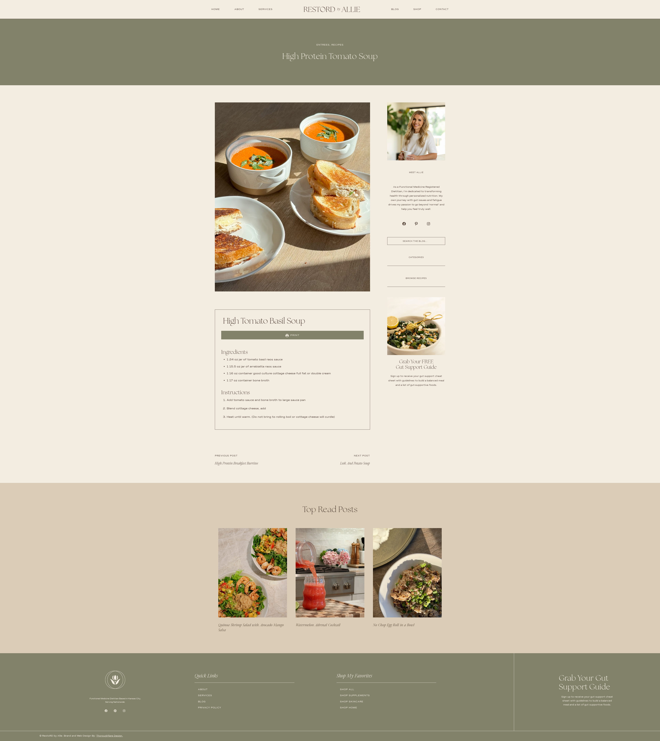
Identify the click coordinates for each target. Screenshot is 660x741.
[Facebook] (106, 711)
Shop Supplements (355, 695)
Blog (395, 9)
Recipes (337, 44)
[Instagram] (428, 224)
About (239, 9)
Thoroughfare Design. (109, 735)
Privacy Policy (209, 707)
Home (215, 9)
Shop (417, 9)
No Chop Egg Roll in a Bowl (393, 625)
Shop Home (348, 707)
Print (294, 335)
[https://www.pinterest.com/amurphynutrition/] (404, 224)
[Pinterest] (416, 224)
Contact (442, 9)
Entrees (323, 44)
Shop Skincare (351, 701)
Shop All (347, 689)
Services (265, 9)
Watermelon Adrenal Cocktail (318, 625)
